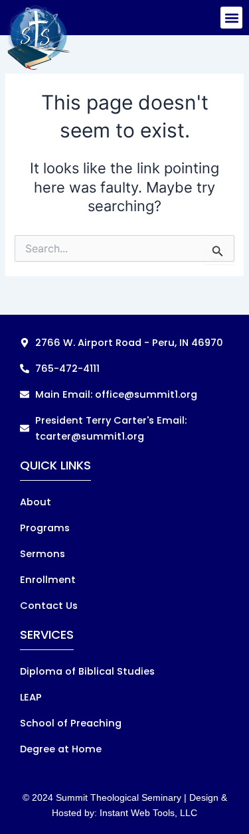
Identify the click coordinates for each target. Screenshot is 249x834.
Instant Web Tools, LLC (148, 812)
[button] (231, 18)
